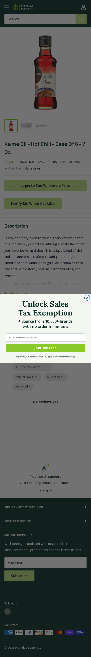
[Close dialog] (87, 297)
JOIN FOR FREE (46, 348)
